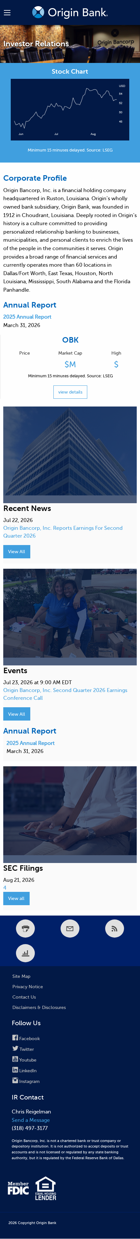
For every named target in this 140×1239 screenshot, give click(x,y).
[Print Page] (25, 928)
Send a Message (31, 1120)
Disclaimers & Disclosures (39, 1007)
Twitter (27, 1049)
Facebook (29, 1038)
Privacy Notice (27, 986)
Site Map (21, 976)
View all (16, 898)
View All (16, 551)
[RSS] (114, 928)
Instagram (29, 1081)
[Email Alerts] (70, 928)
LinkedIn (27, 1070)
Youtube (27, 1060)
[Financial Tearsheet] (25, 953)
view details (70, 392)
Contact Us (24, 997)
